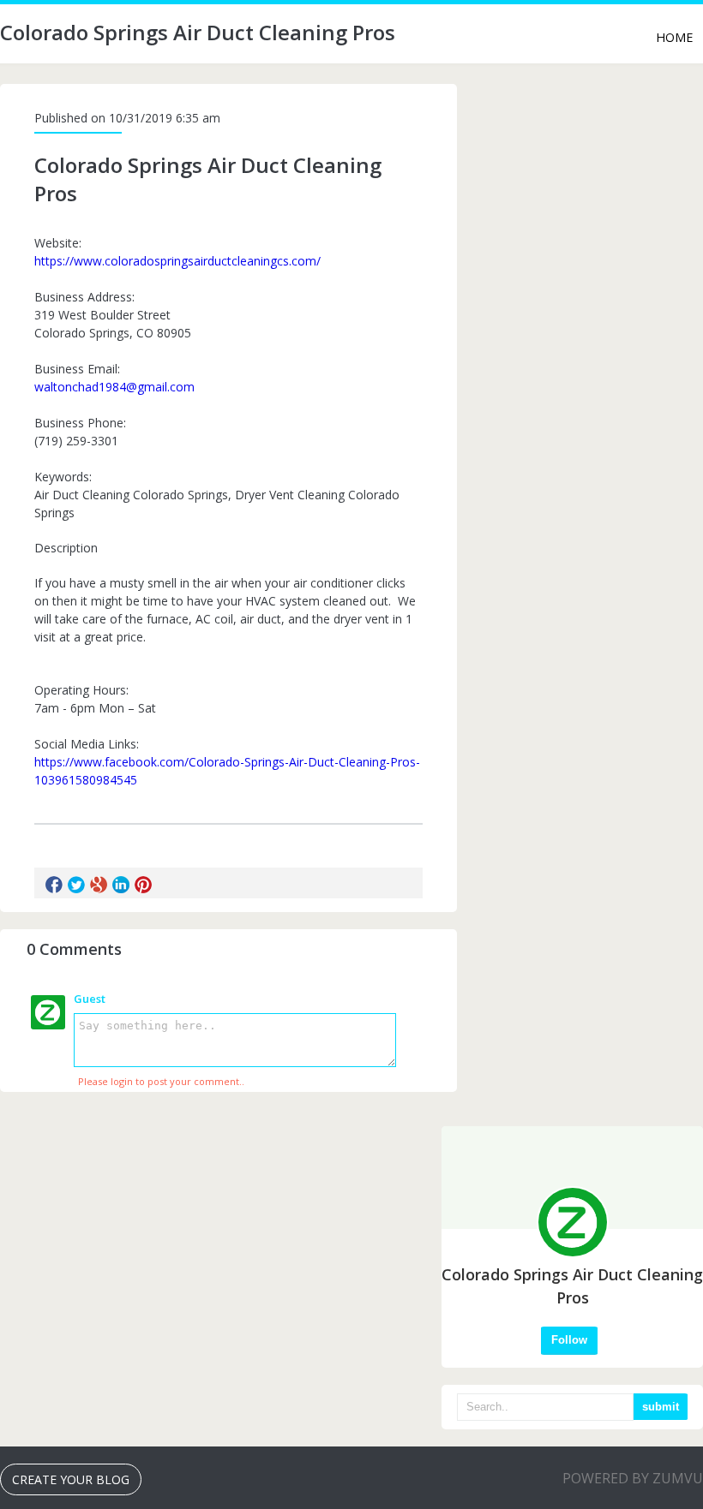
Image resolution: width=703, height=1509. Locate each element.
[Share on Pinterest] (143, 884)
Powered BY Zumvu (632, 1478)
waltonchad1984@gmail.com (114, 387)
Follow (569, 1339)
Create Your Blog (70, 1479)
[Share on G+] (98, 884)
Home (674, 37)
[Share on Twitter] (76, 884)
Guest (89, 998)
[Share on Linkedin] (120, 884)
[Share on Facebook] (54, 884)
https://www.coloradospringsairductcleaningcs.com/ (177, 261)
